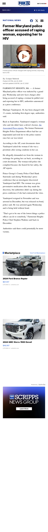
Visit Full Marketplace (37, 253)
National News (12, 20)
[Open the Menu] (4, 3)
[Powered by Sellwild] (41, 384)
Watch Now (41, 3)
